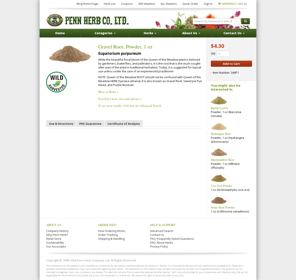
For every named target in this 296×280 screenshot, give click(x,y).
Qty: (214, 53)
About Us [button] (190, 33)
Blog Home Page (87, 4)
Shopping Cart (234, 4)
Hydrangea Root (221, 134)
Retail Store (53, 239)
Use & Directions (61, 124)
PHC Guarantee (90, 124)
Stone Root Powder (223, 207)
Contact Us (157, 235)
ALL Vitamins (169, 4)
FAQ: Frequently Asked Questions (172, 239)
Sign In (208, 4)
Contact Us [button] (232, 33)
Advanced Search (161, 231)
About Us (53, 225)
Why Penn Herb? (57, 235)
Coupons (127, 4)
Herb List (109, 4)
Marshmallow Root (222, 160)
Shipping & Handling (111, 239)
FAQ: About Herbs (161, 242)
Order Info (107, 225)
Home (60, 33)
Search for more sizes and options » (119, 99)
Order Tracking (108, 235)
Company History (57, 231)
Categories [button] (104, 33)
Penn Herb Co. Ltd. (87, 20)
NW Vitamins (146, 4)
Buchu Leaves (219, 108)
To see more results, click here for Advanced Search (129, 106)
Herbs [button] (149, 33)
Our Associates (56, 246)
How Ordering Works (111, 231)
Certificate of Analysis (123, 124)
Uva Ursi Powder (221, 186)
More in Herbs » (108, 92)
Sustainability (55, 242)
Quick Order (190, 4)
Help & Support (163, 225)
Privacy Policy (159, 246)
